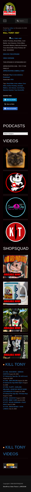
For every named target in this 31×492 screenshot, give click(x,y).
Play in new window (15, 75)
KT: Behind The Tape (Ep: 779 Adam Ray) (15, 393)
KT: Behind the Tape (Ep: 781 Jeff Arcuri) (15, 376)
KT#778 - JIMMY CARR (10, 400)
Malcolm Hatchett (8, 90)
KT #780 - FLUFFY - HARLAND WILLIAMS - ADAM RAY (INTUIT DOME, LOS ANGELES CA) (15, 389)
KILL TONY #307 (11, 33)
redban (11, 28)
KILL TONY (8, 30)
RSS (12, 79)
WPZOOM (23, 486)
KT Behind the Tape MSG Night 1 (13, 382)
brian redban (18, 83)
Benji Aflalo (10, 83)
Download (6, 77)
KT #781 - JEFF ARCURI (10, 380)
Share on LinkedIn (11, 99)
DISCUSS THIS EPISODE (11, 54)
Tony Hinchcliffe (19, 90)
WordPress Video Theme (10, 486)
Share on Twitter (10, 104)
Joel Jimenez (12, 88)
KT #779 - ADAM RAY (9, 398)
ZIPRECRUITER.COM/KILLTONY (13, 71)
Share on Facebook (11, 108)
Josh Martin (20, 88)
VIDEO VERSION (8, 58)
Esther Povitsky (12, 85)
